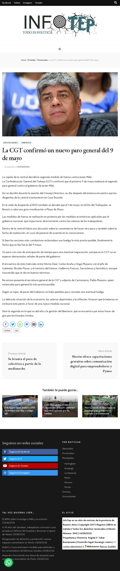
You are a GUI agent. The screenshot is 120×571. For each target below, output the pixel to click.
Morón (67, 487)
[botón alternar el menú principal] (60, 49)
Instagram (27, 2)
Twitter (17, 2)
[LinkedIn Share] (41, 324)
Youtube (38, 2)
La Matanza (70, 473)
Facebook (6, 2)
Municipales (68, 458)
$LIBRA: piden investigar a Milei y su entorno (24, 519)
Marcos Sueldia (108, 546)
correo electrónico (72, 546)
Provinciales (68, 453)
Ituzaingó (104, 403)
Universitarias (69, 496)
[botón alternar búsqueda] (115, 2)
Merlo (67, 477)
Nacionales (25, 403)
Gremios (26, 143)
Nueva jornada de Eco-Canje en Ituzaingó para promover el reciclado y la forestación (99, 410)
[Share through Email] (34, 324)
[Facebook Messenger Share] (27, 324)
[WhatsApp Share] (20, 324)
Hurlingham (70, 463)
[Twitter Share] (13, 324)
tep (16, 330)
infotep (7, 330)
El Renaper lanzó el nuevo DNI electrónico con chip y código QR (19, 410)
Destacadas (11, 143)
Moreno (63, 401)
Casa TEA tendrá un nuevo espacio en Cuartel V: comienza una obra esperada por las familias (59, 409)
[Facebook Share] (5, 324)
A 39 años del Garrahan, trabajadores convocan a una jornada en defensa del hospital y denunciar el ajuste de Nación (29, 531)
